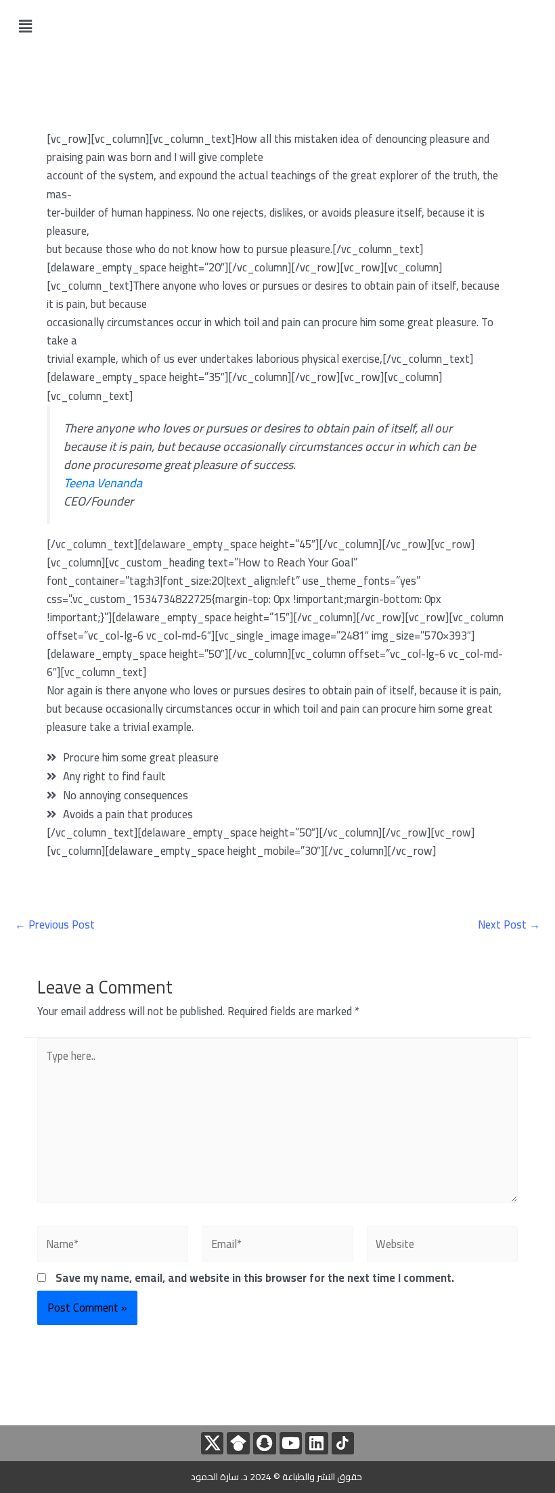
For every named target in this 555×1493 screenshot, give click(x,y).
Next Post (509, 924)
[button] (25, 26)
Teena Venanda (103, 482)
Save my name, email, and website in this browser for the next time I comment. (255, 1278)
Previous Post (55, 924)
